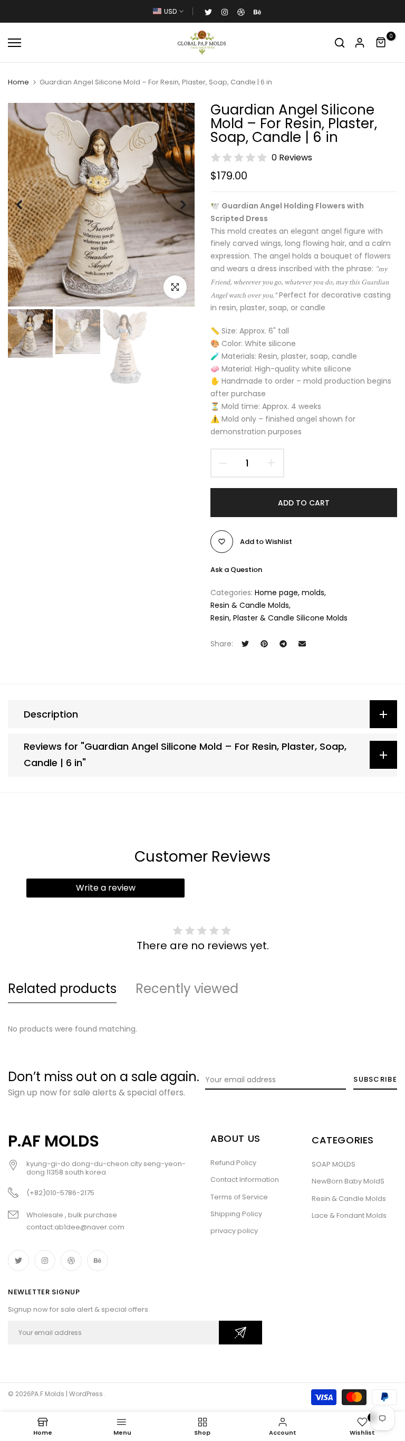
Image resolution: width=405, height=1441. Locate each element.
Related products (62, 988)
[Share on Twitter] (245, 644)
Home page (276, 592)
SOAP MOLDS (333, 1164)
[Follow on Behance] (257, 11)
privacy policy (234, 1231)
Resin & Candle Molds (249, 605)
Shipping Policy (236, 1214)
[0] (381, 43)
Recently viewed (187, 988)
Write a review (106, 888)
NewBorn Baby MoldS (348, 1181)
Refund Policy (233, 1163)
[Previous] (28, 204)
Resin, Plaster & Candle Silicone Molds (279, 618)
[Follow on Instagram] (224, 11)
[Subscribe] (240, 1332)
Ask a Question (236, 570)
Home (18, 82)
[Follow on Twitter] (208, 11)
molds (313, 592)
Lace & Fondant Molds (349, 1215)
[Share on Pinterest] (264, 644)
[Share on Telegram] (283, 644)
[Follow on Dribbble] (241, 11)
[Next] (175, 204)
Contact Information (244, 1180)
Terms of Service (239, 1197)
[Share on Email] (302, 644)
